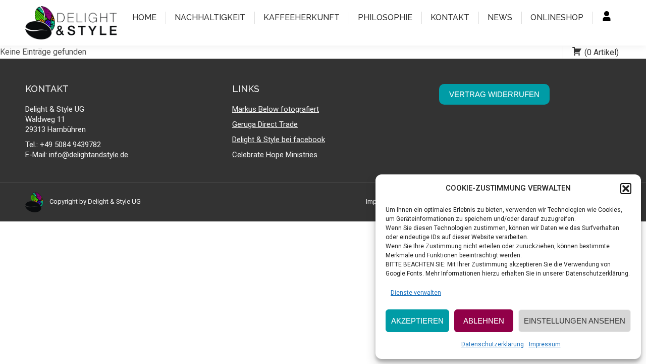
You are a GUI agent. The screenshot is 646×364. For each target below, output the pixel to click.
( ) (601, 52)
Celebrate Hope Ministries (274, 154)
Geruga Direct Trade (265, 124)
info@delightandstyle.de (88, 154)
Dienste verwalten (416, 292)
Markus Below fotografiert (275, 109)
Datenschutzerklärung (492, 344)
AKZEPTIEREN (417, 320)
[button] (626, 189)
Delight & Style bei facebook (278, 139)
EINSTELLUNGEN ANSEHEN (574, 320)
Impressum (545, 344)
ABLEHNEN (483, 320)
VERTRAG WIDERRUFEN (494, 94)
